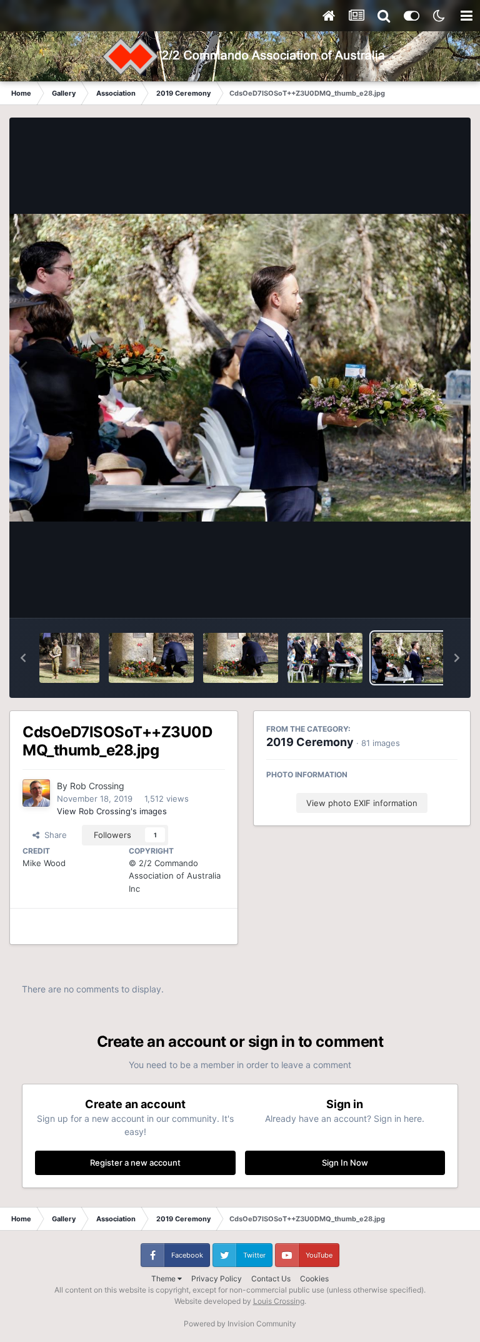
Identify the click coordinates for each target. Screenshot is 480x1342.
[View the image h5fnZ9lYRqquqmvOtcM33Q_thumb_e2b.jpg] (151, 658)
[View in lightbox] (240, 368)
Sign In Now (345, 1163)
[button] (23, 658)
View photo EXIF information (362, 803)
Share (53, 835)
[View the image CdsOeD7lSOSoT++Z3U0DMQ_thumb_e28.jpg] (409, 658)
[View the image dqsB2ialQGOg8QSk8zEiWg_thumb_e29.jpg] (325, 658)
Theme (164, 1278)
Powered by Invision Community (240, 1323)
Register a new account (135, 1163)
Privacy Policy (216, 1278)
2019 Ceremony (310, 742)
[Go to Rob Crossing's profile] (36, 793)
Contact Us (271, 1278)
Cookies (314, 1278)
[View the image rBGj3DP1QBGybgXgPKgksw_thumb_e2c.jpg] (69, 658)
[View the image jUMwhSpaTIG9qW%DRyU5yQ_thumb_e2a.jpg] (240, 658)
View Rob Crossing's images (112, 811)
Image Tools (419, 595)
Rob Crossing (97, 785)
